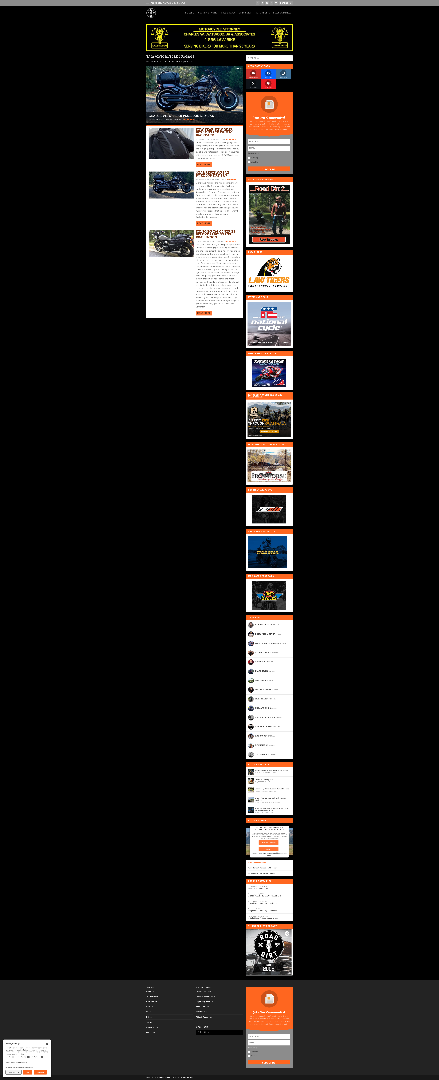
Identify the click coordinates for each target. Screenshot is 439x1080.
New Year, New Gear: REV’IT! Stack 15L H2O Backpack (214, 132)
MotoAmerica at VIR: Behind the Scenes (272, 770)
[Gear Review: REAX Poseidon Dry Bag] (171, 185)
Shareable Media (153, 996)
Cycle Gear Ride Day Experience (263, 903)
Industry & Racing (207, 13)
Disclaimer (150, 1032)
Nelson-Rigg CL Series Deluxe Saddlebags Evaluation (216, 234)
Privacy (149, 1017)
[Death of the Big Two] (251, 781)
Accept (268, 849)
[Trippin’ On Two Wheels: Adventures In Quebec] (251, 799)
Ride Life (189, 13)
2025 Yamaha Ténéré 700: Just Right (265, 896)
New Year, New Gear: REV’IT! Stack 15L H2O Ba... (190, 116)
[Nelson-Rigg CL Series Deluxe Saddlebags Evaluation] (171, 243)
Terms (149, 1022)
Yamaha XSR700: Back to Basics (261, 873)
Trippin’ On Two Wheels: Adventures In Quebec (271, 799)
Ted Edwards (159, 119)
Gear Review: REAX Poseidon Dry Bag (212, 174)
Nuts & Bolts (263, 13)
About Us (150, 991)
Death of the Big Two (264, 780)
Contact (149, 1007)
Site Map (150, 1012)
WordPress (188, 1077)
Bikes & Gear (245, 13)
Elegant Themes (164, 1077)
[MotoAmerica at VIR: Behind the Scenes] (251, 772)
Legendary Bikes (282, 13)
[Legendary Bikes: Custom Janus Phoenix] (251, 790)
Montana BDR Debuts (257, 862)
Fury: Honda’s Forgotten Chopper (262, 868)
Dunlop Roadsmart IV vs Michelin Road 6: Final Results (187, 3)
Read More (203, 164)
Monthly (254, 158)
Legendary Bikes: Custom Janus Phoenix (272, 789)
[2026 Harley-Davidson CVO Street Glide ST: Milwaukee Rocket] (251, 810)
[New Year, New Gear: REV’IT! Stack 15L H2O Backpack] (171, 143)
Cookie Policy (152, 1027)
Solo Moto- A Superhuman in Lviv (264, 918)
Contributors (151, 1002)
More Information (269, 842)
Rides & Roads (228, 13)
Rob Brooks (202, 179)
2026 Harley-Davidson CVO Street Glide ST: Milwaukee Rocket (271, 809)
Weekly (254, 162)
